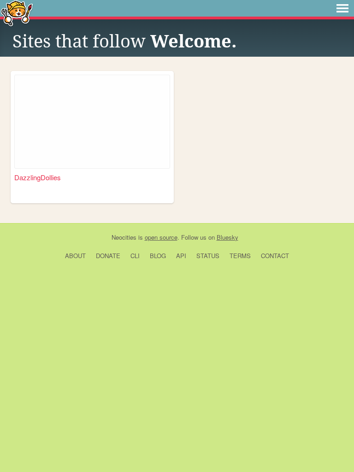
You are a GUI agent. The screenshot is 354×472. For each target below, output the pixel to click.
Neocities (124, 237)
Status (207, 255)
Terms (240, 255)
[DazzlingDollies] (92, 122)
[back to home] (17, 13)
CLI (135, 255)
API (181, 255)
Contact (275, 255)
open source (161, 237)
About (75, 255)
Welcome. (193, 41)
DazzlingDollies (37, 177)
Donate (108, 255)
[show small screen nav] (342, 8)
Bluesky (227, 237)
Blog (158, 255)
